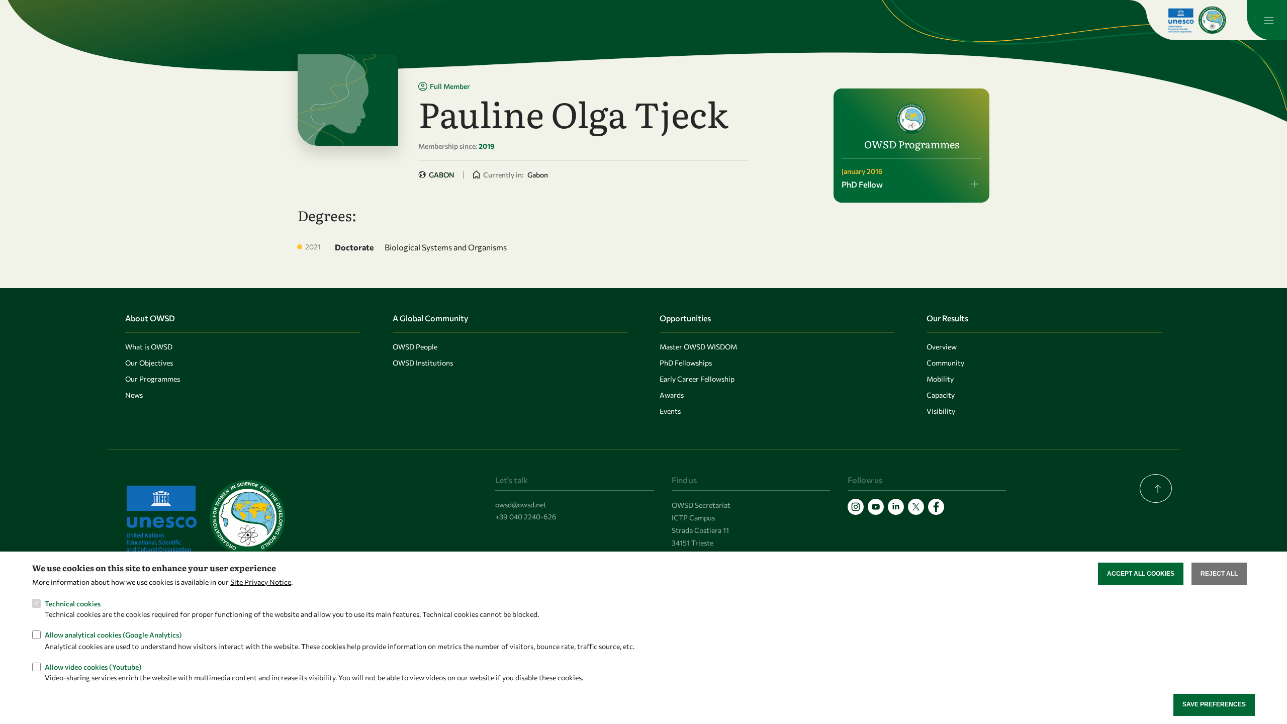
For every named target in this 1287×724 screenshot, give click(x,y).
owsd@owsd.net (520, 504)
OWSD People (415, 346)
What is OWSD (148, 346)
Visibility (941, 411)
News (134, 395)
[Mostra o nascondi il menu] (1267, 20)
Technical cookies (73, 603)
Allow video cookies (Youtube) (93, 666)
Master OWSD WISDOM (698, 346)
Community (945, 362)
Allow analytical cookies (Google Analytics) (113, 634)
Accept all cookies (1140, 573)
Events (670, 411)
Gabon (441, 174)
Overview (942, 346)
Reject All (1219, 573)
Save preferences (1214, 704)
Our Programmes (152, 379)
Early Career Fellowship (697, 379)
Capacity (941, 395)
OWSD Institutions (423, 362)
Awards (672, 395)
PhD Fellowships (686, 362)
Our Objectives (149, 362)
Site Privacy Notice (260, 582)
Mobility (940, 379)
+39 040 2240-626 (526, 516)
